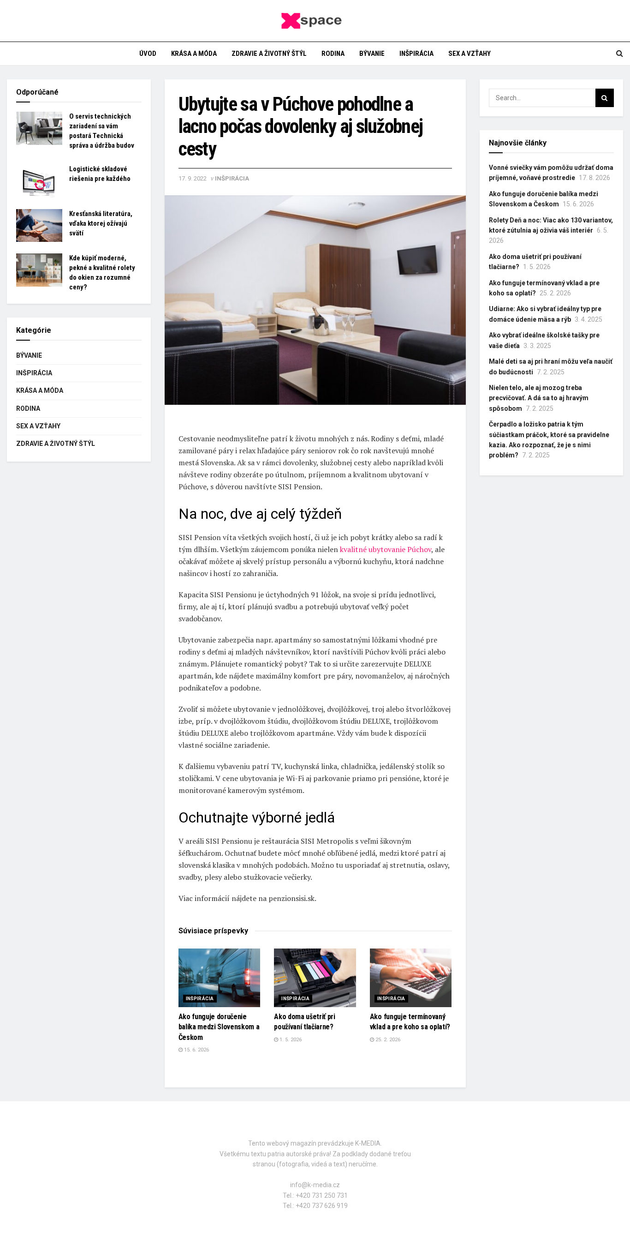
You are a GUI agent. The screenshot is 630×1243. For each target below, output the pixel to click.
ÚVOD (147, 53)
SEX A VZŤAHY (469, 53)
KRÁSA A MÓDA (194, 53)
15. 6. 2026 (196, 1050)
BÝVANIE (372, 53)
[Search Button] (604, 98)
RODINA (333, 53)
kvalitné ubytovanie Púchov (385, 549)
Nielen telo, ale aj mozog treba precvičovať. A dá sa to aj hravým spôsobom (538, 398)
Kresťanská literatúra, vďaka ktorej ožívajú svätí (100, 223)
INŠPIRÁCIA (416, 53)
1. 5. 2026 (290, 1040)
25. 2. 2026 (387, 1040)
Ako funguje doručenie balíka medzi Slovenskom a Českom (219, 1027)
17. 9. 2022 (192, 178)
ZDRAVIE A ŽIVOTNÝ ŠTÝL (269, 53)
